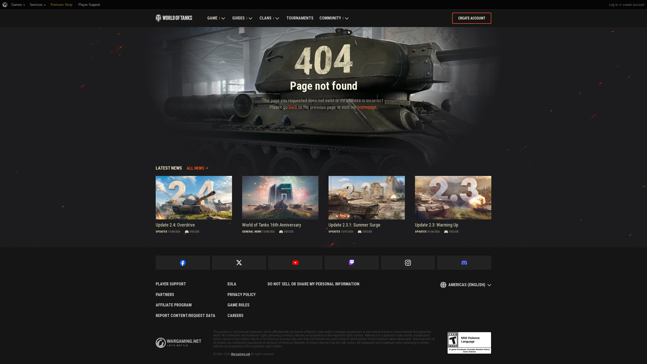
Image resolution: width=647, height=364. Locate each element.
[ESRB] (469, 343)
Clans (265, 18)
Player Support (171, 284)
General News (252, 231)
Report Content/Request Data (185, 315)
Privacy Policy (241, 294)
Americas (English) (466, 284)
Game (212, 18)
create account (633, 5)
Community (330, 18)
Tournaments (299, 18)
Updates (161, 231)
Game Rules (238, 305)
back (293, 107)
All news (195, 168)
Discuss (194, 231)
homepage (367, 107)
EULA (231, 284)
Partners (165, 294)
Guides (238, 18)
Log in (613, 5)
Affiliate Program (174, 305)
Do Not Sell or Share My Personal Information (313, 284)
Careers (235, 315)
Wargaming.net (240, 354)
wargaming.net (178, 343)
